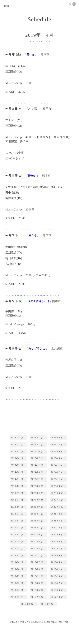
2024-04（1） (38, 472)
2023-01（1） (18, 500)
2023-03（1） (58, 493)
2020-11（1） (18, 534)
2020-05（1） (58, 541)
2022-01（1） (38, 514)
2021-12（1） (58, 514)
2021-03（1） (58, 521)
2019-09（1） (58, 555)
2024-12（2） (38, 465)
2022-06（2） (58, 507)
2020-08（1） (18, 541)
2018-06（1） (18, 590)
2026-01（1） (38, 444)
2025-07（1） (38, 458)
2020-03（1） (38, 548)
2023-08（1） (58, 486)
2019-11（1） (38, 555)
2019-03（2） (38, 569)
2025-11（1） (18, 451)
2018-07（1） (58, 583)
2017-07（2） (48, 604)
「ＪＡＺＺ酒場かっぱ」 (37, 301)
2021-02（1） (18, 527)
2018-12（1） (18, 576)
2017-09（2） (28, 604)
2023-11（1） (58, 479)
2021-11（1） (18, 521)
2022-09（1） (38, 507)
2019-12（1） (18, 555)
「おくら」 (33, 235)
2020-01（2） (58, 548)
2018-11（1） (38, 576)
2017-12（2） (38, 597)
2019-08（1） (18, 562)
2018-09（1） (18, 583)
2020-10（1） (38, 534)
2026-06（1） (58, 437)
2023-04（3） (38, 493)
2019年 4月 (39, 35)
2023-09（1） (38, 486)
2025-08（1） (18, 458)
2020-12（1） (58, 527)
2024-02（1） (58, 472)
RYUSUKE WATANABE (31, 621)
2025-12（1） (58, 444)
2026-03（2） (18, 444)
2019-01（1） (58, 569)
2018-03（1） (58, 590)
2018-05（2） (38, 590)
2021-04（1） (38, 521)
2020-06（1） (38, 541)
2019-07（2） (38, 562)
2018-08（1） (38, 583)
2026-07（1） (38, 437)
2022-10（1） (18, 507)
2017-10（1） (58, 597)
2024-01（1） (18, 479)
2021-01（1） (38, 527)
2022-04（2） (18, 514)
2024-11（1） (58, 465)
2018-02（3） (18, 597)
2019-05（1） (58, 562)
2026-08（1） (18, 437)
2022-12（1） (38, 500)
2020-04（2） (18, 548)
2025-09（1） (58, 451)
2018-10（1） (58, 576)
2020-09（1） (58, 534)
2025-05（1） (58, 458)
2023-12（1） (38, 479)
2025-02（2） (18, 465)
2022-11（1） (58, 500)
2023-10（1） (18, 486)
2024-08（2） (18, 472)
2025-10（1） (38, 451)
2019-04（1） (18, 569)
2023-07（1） (18, 493)
